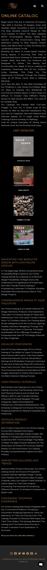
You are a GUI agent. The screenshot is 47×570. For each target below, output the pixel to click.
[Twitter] (19, 553)
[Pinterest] (27, 553)
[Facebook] (15, 553)
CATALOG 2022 (23, 161)
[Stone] (31, 553)
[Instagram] (11, 553)
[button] (35, 6)
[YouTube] (23, 553)
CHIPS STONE (23, 249)
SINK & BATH (23, 190)
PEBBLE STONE (23, 220)
